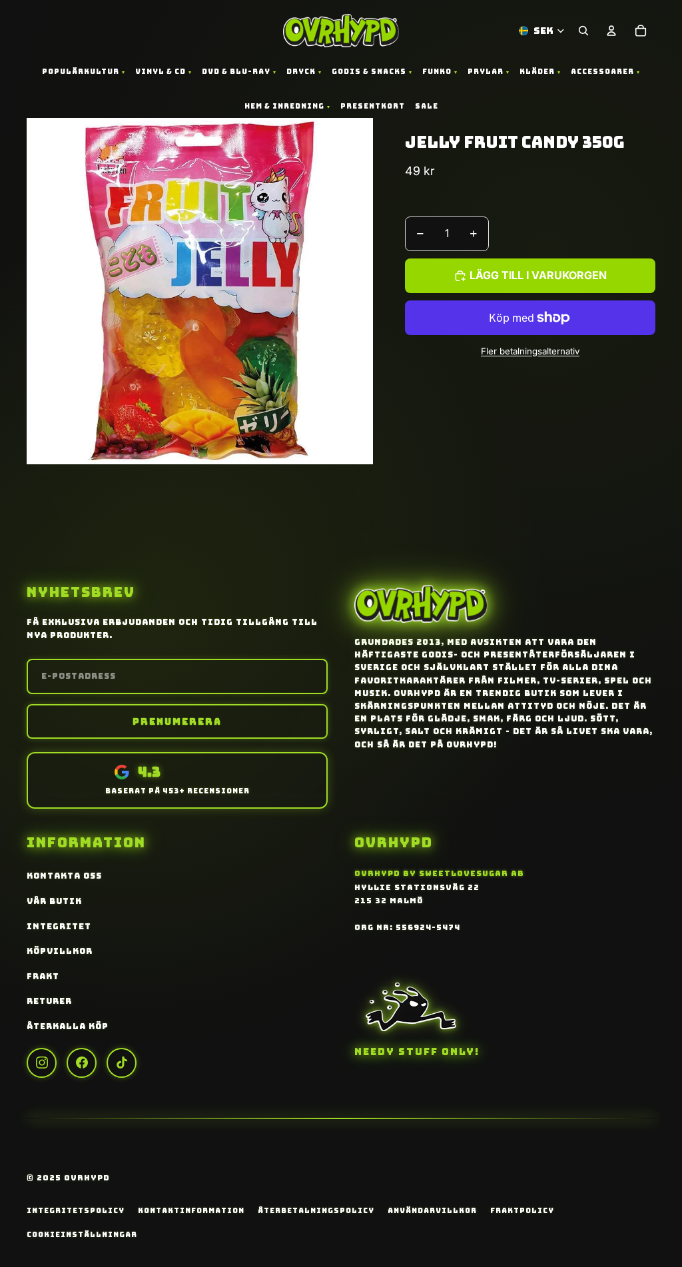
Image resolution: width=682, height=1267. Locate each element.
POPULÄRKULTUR (80, 71)
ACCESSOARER (602, 71)
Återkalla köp (68, 1026)
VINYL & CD (160, 71)
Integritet (59, 926)
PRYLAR (486, 71)
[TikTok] (122, 1063)
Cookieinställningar (82, 1234)
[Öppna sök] (583, 30)
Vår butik (54, 901)
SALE (426, 106)
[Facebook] (82, 1063)
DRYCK (301, 71)
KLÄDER (537, 71)
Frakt (43, 976)
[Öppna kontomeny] (611, 30)
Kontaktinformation (191, 1210)
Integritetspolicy (76, 1210)
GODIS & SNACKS (369, 71)
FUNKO (437, 71)
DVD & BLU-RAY (236, 71)
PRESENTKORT (372, 106)
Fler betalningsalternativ (530, 351)
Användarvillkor (432, 1210)
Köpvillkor (60, 951)
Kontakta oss (64, 876)
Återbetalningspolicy (316, 1210)
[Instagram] (42, 1063)
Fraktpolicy (522, 1210)
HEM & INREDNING (284, 106)
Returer (49, 1001)
